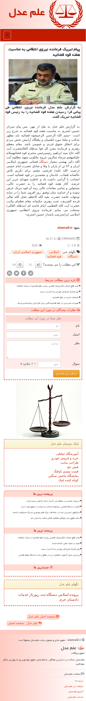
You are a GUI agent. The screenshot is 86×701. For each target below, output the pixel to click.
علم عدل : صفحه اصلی (23, 623)
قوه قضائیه (54, 256)
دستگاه (43, 161)
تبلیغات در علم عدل (73, 686)
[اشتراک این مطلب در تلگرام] (31, 273)
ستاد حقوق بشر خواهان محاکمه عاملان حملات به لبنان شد (55, 518)
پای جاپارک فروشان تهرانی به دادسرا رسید (59, 291)
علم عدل (27, 11)
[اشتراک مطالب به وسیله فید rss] (9, 273)
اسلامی (54, 252)
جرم (63, 599)
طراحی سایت (69, 462)
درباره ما (79, 680)
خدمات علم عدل (75, 697)
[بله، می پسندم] (38, 264)
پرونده (74, 594)
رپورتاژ (33, 594)
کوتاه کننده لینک (68, 480)
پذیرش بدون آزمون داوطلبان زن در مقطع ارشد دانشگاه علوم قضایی (49, 555)
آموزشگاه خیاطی (67, 453)
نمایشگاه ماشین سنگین (63, 475)
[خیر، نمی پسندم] (20, 264)
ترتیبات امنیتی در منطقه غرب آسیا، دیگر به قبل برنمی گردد (53, 501)
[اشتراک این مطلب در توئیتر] (16, 273)
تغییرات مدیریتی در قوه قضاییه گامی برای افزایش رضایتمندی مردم (48, 303)
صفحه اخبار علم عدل (42, 616)
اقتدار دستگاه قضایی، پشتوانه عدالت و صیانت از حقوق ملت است (50, 506)
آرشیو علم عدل (76, 691)
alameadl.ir (65, 227)
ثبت (42, 594)
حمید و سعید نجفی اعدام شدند (66, 543)
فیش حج (73, 467)
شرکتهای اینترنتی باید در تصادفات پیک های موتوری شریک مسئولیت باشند (46, 512)
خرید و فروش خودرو (65, 458)
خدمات (23, 594)
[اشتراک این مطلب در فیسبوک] (24, 273)
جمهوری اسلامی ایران (27, 252)
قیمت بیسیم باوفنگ (66, 471)
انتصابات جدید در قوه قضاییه (66, 297)
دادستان (72, 599)
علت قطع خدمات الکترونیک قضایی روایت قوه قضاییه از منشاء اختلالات (48, 286)
